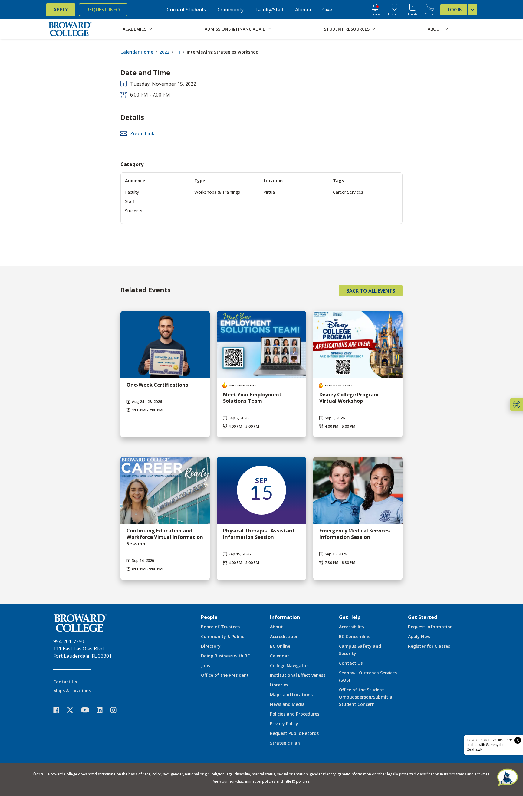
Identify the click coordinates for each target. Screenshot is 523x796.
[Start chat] (507, 777)
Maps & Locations (72, 690)
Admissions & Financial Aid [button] (235, 29)
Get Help (349, 617)
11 (178, 52)
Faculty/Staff (269, 9)
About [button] (435, 29)
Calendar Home (136, 52)
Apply (60, 9)
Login (455, 9)
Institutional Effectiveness (297, 675)
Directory (211, 646)
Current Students (186, 9)
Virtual (270, 192)
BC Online (280, 646)
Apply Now (419, 636)
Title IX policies (296, 781)
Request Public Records (294, 733)
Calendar (279, 656)
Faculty (132, 192)
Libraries (279, 685)
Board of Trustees (220, 627)
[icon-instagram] (116, 710)
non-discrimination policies (252, 781)
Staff (129, 201)
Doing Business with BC (225, 656)
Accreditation (284, 636)
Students (133, 211)
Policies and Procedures (294, 714)
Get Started (422, 617)
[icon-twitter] (73, 710)
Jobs (205, 665)
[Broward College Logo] (70, 29)
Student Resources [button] (347, 29)
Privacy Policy (284, 723)
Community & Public (222, 636)
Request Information (430, 627)
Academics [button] (134, 29)
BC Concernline (354, 636)
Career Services (348, 192)
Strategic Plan (285, 743)
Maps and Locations (291, 694)
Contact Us (65, 682)
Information (285, 617)
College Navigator (289, 665)
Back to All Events (370, 290)
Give (327, 9)
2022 (164, 52)
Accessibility (352, 627)
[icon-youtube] (88, 710)
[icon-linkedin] (103, 710)
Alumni (303, 9)
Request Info (103, 9)
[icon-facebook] (59, 710)
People (209, 617)
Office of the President (225, 675)
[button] (516, 404)
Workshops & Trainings (217, 192)
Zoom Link (142, 133)
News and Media (287, 704)
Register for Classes (429, 646)
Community (231, 9)
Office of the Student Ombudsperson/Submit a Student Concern (365, 697)
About (276, 627)
